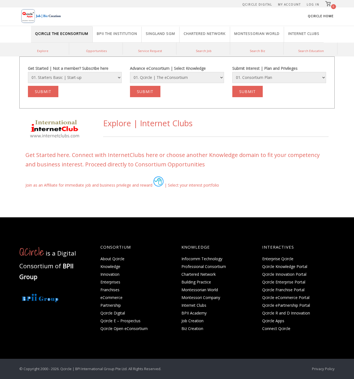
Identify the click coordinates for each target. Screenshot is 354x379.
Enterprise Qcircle (277, 258)
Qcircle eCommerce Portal (285, 297)
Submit (43, 91)
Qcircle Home (321, 16)
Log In (313, 4)
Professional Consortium (203, 266)
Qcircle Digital (257, 4)
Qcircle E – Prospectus (120, 320)
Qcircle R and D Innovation (286, 313)
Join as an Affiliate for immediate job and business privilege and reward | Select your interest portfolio (122, 185)
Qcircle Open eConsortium (124, 328)
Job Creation (192, 320)
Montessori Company (200, 297)
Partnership (110, 305)
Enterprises (110, 282)
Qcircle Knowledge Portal (284, 266)
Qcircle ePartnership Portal (286, 305)
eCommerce (111, 297)
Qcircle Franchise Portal (283, 289)
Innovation (109, 274)
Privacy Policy (323, 368)
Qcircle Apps (273, 320)
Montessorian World (199, 289)
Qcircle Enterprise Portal (283, 282)
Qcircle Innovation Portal (284, 274)
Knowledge (110, 266)
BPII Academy (194, 313)
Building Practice (196, 282)
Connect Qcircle (276, 328)
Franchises (109, 289)
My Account (289, 4)
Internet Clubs (193, 305)
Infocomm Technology (201, 258)
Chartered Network (198, 274)
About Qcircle (112, 258)
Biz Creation (192, 328)
